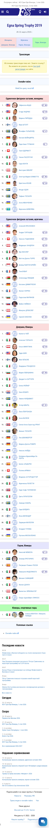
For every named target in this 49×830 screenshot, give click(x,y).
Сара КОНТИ (23, 164)
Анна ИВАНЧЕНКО (25, 203)
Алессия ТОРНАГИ (26, 340)
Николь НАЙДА (24, 451)
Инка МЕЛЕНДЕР (25, 516)
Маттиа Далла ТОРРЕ (27, 258)
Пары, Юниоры (40, 42)
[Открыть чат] (43, 821)
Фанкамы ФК (29, 796)
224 (46, 558)
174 (46, 239)
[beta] (24, 13)
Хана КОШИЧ (24, 392)
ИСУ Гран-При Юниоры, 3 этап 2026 (14, 742)
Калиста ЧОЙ (24, 334)
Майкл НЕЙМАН (25, 304)
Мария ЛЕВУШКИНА (26, 373)
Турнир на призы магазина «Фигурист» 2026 (17, 774)
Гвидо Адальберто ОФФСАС (29, 598)
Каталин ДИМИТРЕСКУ (27, 284)
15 (46, 552)
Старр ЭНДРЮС (24, 112)
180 (46, 105)
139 (46, 157)
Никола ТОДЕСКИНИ (26, 239)
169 (46, 317)
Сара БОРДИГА (24, 509)
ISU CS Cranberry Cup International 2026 (15, 786)
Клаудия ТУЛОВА (25, 529)
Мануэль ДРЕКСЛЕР (26, 310)
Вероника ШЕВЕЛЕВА (26, 209)
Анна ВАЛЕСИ (24, 418)
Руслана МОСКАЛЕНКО (27, 535)
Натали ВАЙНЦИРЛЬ (26, 138)
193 (46, 176)
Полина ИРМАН (25, 470)
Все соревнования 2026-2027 (12, 746)
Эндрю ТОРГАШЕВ (25, 232)
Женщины (8, 40)
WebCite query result (23, 88)
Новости (17, 796)
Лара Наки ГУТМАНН (26, 144)
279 (46, 340)
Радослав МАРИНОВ (26, 297)
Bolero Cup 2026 (7, 736)
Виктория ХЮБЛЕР (25, 170)
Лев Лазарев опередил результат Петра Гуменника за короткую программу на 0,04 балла (23, 662)
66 (46, 265)
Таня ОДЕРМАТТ (25, 151)
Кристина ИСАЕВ (25, 183)
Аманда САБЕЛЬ (25, 503)
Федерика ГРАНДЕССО (27, 366)
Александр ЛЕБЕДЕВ (26, 278)
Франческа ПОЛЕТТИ (26, 483)
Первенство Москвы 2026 (11, 718)
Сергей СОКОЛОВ (25, 317)
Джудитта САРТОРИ (26, 379)
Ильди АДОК (23, 190)
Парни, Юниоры (24, 45)
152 (46, 353)
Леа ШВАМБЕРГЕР (25, 438)
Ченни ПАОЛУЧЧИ (26, 157)
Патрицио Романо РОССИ (28, 565)
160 (46, 304)
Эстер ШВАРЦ (24, 405)
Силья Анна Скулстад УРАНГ (29, 425)
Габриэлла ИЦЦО (25, 105)
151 (46, 405)
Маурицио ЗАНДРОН (26, 245)
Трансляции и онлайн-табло (21, 801)
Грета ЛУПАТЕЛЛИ (25, 496)
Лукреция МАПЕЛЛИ (26, 522)
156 (46, 372)
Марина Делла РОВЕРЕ (27, 444)
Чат (37, 801)
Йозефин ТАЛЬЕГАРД (26, 131)
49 (46, 346)
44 (46, 252)
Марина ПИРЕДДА (25, 118)
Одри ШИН (23, 353)
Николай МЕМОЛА (26, 552)
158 (46, 258)
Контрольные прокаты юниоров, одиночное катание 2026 (22, 760)
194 (46, 278)
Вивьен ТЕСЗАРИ (25, 431)
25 (46, 232)
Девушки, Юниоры (8, 45)
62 (46, 118)
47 (46, 131)
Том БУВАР (23, 271)
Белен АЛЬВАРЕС (25, 464)
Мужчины (24, 40)
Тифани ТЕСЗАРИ (25, 196)
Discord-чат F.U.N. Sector (24, 810)
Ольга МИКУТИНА (25, 347)
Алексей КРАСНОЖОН (27, 226)
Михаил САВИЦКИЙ (26, 578)
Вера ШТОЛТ (23, 125)
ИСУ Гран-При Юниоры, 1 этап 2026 (31, 2)
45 (46, 111)
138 (46, 571)
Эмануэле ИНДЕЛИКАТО (28, 572)
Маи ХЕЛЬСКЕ (24, 360)
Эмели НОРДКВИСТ (26, 399)
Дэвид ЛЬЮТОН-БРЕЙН (27, 265)
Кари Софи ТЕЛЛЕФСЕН (27, 490)
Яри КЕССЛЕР (24, 252)
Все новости (7, 693)
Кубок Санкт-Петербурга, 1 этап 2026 (15, 730)
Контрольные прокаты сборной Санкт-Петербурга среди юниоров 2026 (24, 767)
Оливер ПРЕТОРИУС (26, 559)
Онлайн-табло (11, 633)
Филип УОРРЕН (24, 291)
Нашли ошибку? (17, 819)
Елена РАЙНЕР (24, 386)
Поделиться (33, 819)
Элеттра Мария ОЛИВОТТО (29, 177)
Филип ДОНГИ (24, 585)
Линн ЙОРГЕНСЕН (25, 412)
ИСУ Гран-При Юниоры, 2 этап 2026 (24, 6)
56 (46, 183)
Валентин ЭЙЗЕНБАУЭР (28, 591)
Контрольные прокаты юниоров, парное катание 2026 (20, 780)
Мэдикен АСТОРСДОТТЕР (28, 477)
